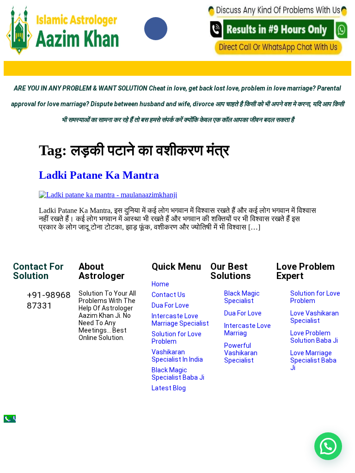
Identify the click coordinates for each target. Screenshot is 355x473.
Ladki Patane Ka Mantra (99, 175)
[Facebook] (155, 28)
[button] (177, 68)
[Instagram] (190, 28)
